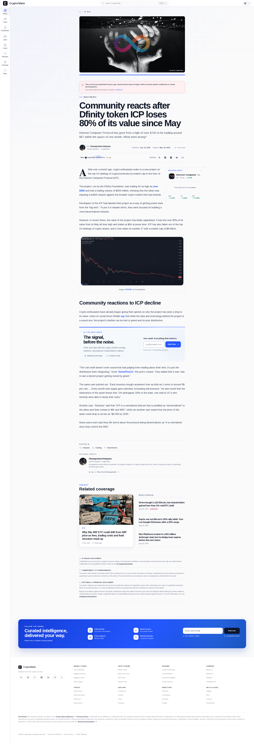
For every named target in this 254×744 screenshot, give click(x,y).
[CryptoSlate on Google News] (28, 677)
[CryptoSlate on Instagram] (55, 677)
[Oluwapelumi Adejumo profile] (83, 461)
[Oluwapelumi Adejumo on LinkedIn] (92, 472)
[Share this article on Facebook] (165, 157)
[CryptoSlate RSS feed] (62, 677)
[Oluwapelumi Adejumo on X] (89, 472)
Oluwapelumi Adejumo (100, 146)
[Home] (80, 11)
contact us (119, 90)
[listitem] (84, 448)
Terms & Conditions (55, 734)
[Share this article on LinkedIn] (176, 157)
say (123, 316)
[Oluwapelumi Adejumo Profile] (82, 147)
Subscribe (232, 630)
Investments (90, 97)
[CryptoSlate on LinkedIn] (48, 677)
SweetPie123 (125, 371)
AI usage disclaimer (125, 564)
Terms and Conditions (64, 717)
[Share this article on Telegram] (171, 157)
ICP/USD (128, 290)
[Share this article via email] (182, 157)
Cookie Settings (81, 734)
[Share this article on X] (159, 157)
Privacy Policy (82, 717)
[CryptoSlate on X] (21, 677)
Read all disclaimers (86, 722)
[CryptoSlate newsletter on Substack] (35, 677)
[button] (5, 72)
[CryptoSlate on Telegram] (41, 677)
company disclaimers (88, 596)
